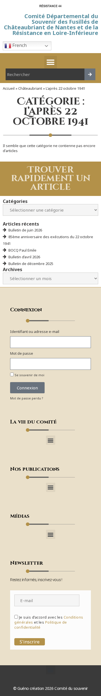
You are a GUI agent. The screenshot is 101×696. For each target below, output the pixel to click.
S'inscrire (30, 642)
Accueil (9, 88)
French (19, 45)
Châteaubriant (30, 88)
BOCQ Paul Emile (22, 250)
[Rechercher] (89, 74)
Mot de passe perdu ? (26, 398)
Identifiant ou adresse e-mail (34, 331)
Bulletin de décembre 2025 (30, 263)
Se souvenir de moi (29, 375)
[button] (50, 62)
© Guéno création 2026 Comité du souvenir (50, 688)
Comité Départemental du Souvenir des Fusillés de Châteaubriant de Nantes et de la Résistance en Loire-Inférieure (51, 24)
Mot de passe (21, 353)
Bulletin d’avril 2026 (24, 256)
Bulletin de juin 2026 (25, 230)
